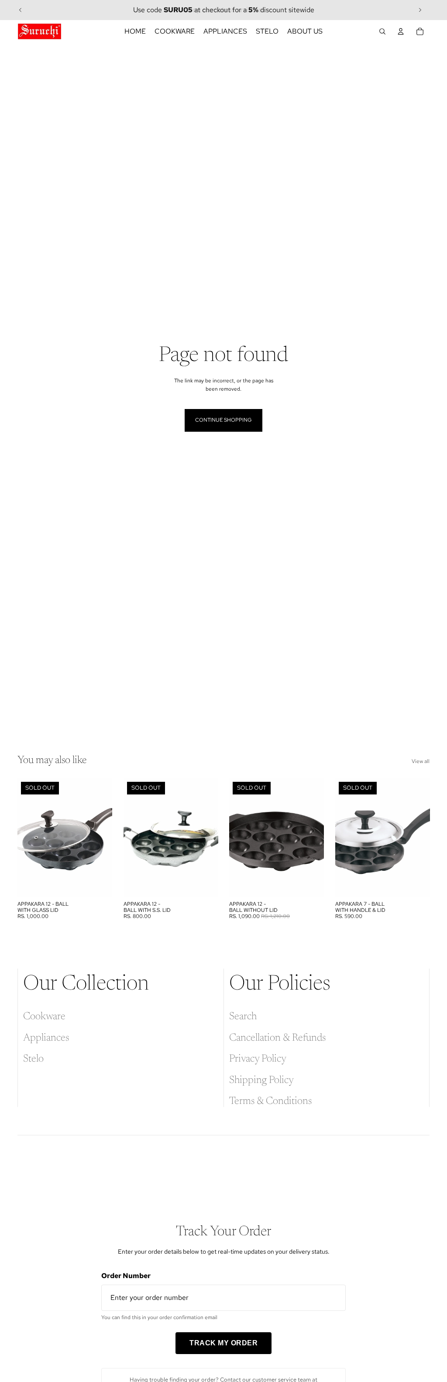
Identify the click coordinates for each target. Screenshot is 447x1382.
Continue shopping (223, 419)
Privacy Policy (257, 1059)
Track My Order (223, 1343)
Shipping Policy (261, 1080)
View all (421, 761)
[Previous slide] (20, 10)
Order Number (126, 1275)
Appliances (46, 1038)
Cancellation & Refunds (277, 1038)
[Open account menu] (400, 31)
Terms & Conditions (270, 1101)
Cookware (44, 1016)
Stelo (33, 1059)
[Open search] (382, 31)
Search (243, 1016)
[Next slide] (420, 10)
